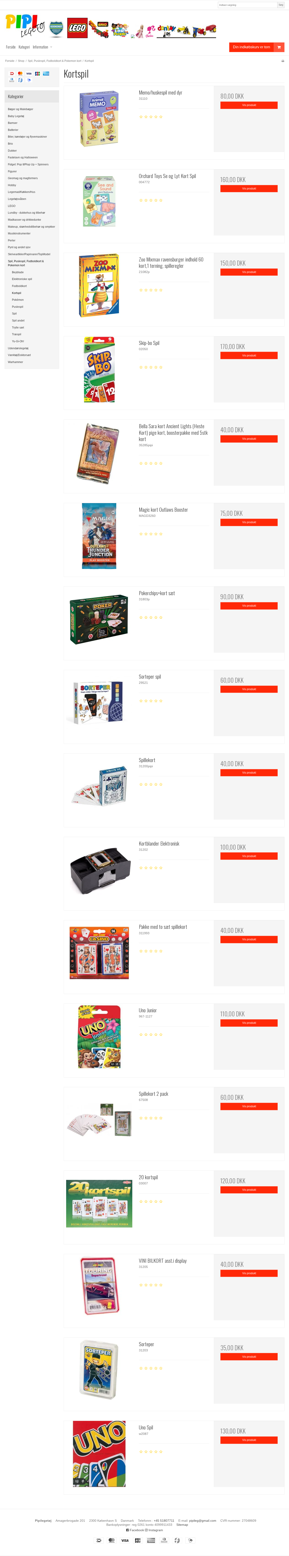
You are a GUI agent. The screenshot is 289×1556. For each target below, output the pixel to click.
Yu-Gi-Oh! (18, 341)
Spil (14, 313)
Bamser (12, 123)
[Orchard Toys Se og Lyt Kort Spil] (99, 204)
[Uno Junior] (99, 1039)
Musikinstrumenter (19, 233)
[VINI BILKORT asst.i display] (99, 1289)
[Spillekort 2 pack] (99, 1122)
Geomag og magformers (23, 178)
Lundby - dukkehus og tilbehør (26, 212)
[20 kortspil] (99, 1206)
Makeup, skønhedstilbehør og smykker (31, 226)
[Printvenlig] (282, 60)
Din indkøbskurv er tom (251, 47)
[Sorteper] (99, 1373)
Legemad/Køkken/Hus (21, 192)
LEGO (11, 206)
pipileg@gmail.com (202, 1520)
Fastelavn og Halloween (23, 157)
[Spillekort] (99, 789)
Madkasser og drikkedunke (24, 219)
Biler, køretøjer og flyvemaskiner (27, 136)
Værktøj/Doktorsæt (19, 355)
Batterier (13, 130)
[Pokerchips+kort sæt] (99, 622)
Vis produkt (249, 105)
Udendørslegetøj (18, 348)
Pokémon (18, 299)
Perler (11, 240)
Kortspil (16, 293)
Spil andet (18, 320)
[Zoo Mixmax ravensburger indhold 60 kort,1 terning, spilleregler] (99, 288)
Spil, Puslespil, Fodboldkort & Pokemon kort (26, 263)
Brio (10, 143)
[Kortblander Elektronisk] (99, 872)
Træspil (16, 334)
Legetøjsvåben (17, 199)
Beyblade (18, 272)
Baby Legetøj (16, 116)
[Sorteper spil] (99, 705)
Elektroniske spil (22, 279)
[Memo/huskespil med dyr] (99, 121)
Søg (281, 4)
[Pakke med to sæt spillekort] (99, 955)
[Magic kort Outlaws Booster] (99, 538)
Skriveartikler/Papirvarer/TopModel (29, 254)
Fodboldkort (19, 286)
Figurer (12, 171)
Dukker (12, 150)
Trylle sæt (18, 327)
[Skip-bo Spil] (99, 371)
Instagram (155, 1530)
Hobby (12, 185)
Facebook (136, 1530)
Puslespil (17, 306)
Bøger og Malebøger (20, 109)
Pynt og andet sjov (19, 247)
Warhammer (15, 362)
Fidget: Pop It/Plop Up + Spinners (28, 164)
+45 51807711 (164, 1520)
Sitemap (182, 1524)
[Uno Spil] (99, 1456)
